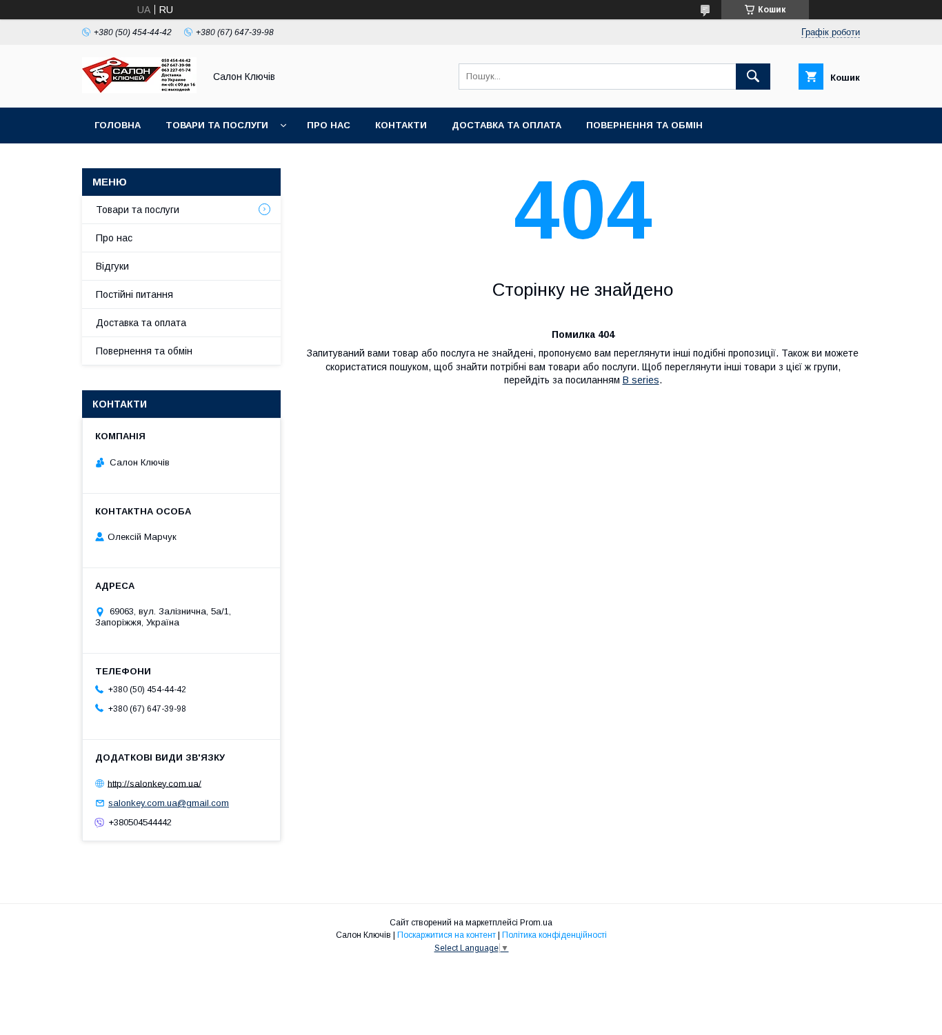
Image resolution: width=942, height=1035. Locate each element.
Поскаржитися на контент (446, 935)
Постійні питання (134, 294)
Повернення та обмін (644, 125)
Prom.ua (536, 922)
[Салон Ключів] (139, 89)
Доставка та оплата (506, 125)
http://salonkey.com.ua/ (154, 783)
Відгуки (112, 266)
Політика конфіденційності (554, 935)
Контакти (401, 125)
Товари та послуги (217, 125)
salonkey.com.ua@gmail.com (168, 803)
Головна (117, 125)
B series (641, 379)
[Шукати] (753, 76)
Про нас (328, 125)
